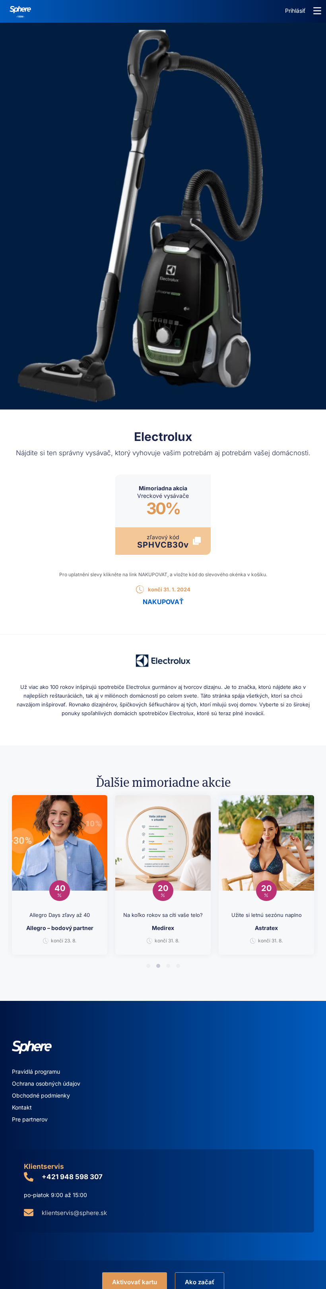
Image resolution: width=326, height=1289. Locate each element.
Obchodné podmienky (41, 1095)
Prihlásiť (295, 10)
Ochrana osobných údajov (46, 1083)
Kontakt (22, 1107)
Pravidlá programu (36, 1071)
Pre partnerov (30, 1119)
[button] (317, 11)
